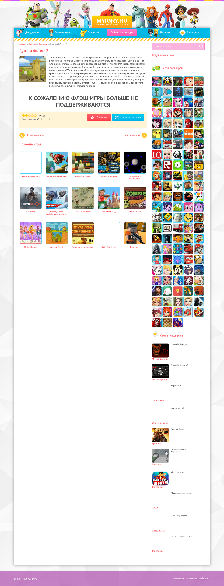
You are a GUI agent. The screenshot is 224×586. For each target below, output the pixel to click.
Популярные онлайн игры (198, 578)
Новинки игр (178, 578)
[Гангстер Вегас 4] (161, 429)
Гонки (155, 507)
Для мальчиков (160, 423)
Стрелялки (157, 487)
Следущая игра (132, 135)
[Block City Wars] (161, 472)
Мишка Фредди (160, 359)
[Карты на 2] (161, 386)
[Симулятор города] (161, 516)
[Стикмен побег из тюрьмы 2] (161, 452)
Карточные (158, 400)
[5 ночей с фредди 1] (161, 365)
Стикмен (156, 464)
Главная (22, 44)
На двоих (33, 44)
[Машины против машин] (161, 493)
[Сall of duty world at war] (161, 536)
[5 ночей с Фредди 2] (161, 345)
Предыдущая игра (35, 135)
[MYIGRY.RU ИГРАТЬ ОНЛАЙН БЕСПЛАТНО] (112, 14)
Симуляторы (158, 530)
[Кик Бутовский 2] (161, 409)
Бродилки (43, 44)
